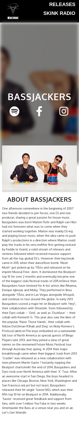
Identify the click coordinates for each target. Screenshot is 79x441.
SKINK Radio (59, 13)
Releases (62, 4)
